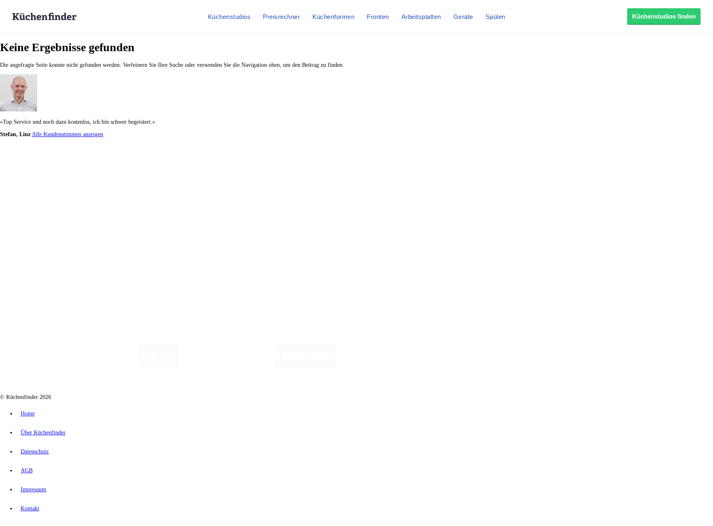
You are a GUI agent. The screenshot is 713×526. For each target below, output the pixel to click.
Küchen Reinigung (38, 191)
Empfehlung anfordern (43, 156)
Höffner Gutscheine (305, 169)
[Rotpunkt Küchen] (501, 365)
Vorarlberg (115, 162)
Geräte (463, 16)
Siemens (273, 162)
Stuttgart (238, 162)
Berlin (54, 162)
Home (28, 413)
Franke (255, 162)
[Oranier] (386, 365)
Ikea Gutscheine (56, 169)
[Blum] (158, 365)
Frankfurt (205, 162)
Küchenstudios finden (664, 16)
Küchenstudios (229, 16)
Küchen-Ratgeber (37, 197)
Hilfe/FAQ (29, 211)
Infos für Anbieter (38, 232)
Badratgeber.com (36, 217)
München (93, 162)
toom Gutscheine (175, 169)
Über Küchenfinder (39, 204)
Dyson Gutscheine (138, 169)
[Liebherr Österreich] (305, 365)
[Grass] (227, 365)
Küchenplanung (35, 184)
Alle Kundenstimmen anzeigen (67, 134)
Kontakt (30, 508)
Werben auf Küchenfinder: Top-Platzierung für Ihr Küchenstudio (92, 239)
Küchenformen (333, 16)
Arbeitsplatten (421, 16)
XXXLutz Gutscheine (96, 169)
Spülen (495, 16)
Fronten (378, 16)
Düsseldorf (183, 162)
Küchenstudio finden (41, 149)
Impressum (33, 489)
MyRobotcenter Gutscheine (256, 169)
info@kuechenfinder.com (149, 267)
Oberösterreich (142, 162)
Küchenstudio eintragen (44, 245)
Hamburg (72, 162)
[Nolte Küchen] (454, 365)
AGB (27, 470)
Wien (164, 162)
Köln (222, 162)
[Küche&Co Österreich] (562, 365)
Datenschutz (35, 451)
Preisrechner (281, 16)
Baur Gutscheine (210, 169)
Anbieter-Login (40, 252)
